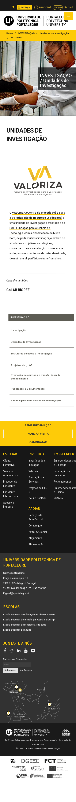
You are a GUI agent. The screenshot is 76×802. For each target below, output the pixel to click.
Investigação (18, 330)
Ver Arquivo (26, 670)
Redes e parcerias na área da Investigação (36, 400)
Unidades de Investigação (54, 33)
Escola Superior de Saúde (17, 629)
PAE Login (25, 7)
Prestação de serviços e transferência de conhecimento (35, 377)
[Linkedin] (19, 650)
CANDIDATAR (38, 442)
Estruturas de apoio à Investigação (31, 353)
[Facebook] (5, 650)
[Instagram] (12, 650)
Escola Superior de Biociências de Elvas (24, 624)
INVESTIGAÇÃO (26, 33)
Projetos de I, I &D (22, 365)
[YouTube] (26, 650)
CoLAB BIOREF (18, 290)
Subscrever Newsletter (15, 659)
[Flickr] (33, 650)
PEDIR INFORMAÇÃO (38, 425)
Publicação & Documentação (28, 388)
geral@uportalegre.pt (17, 593)
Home (9, 33)
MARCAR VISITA (38, 433)
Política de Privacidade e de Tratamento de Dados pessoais (31, 740)
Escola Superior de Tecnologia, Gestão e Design (29, 619)
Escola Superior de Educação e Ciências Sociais (29, 614)
